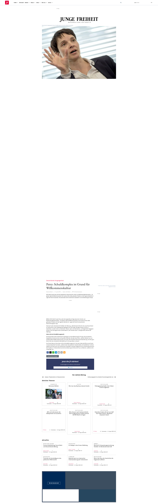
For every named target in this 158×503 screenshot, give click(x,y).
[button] (121, 2)
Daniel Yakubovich (77, 402)
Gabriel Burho (71, 463)
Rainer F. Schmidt (72, 449)
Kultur (37, 2)
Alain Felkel (45, 463)
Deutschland (49, 292)
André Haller (96, 463)
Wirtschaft (21, 2)
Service (49, 2)
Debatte (26, 2)
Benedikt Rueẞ (102, 403)
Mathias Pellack (46, 450)
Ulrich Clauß (51, 402)
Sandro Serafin (77, 431)
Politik (15, 2)
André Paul (96, 450)
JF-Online (44, 429)
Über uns (43, 2)
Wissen (32, 2)
